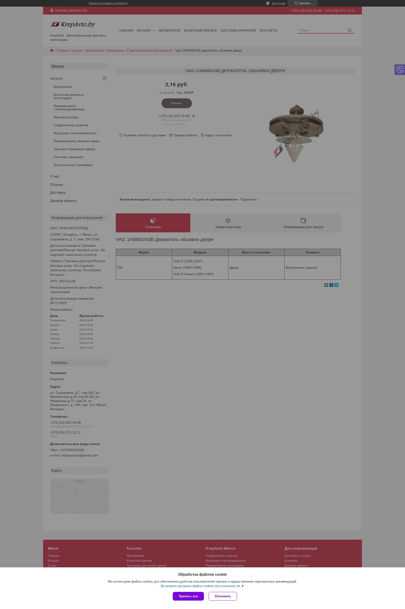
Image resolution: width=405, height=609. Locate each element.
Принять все (188, 596)
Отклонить (223, 596)
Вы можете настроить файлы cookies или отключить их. (201, 586)
